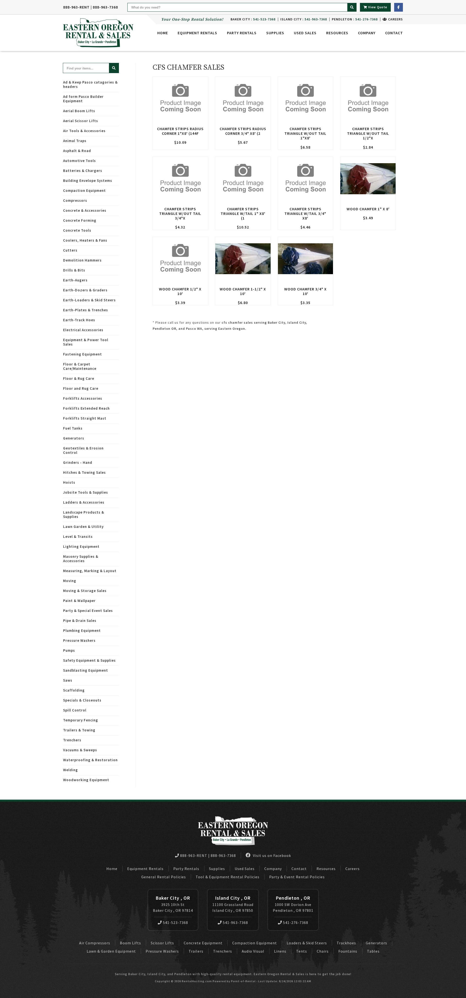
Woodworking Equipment (86, 780)
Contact (394, 32)
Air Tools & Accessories (84, 130)
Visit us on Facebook (271, 855)
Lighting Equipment (81, 546)
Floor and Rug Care (80, 388)
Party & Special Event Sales (88, 610)
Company (366, 32)
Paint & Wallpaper (79, 600)
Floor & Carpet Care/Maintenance (79, 366)
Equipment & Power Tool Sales (85, 342)
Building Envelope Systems (87, 180)
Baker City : (253, 19)
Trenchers (72, 740)
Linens (280, 951)
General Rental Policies (163, 876)
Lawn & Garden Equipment (111, 951)
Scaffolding (74, 690)
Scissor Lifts (162, 942)
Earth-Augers (75, 280)
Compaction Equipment (84, 190)
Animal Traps (74, 140)
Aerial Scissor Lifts (80, 120)
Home (162, 32)
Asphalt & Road (77, 150)
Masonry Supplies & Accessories (80, 558)
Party (242, 32)
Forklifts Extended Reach (86, 408)
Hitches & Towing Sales (84, 472)
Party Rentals (186, 868)
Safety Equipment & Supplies (89, 660)
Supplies (275, 32)
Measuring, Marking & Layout (89, 570)
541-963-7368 (235, 922)
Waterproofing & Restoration (90, 760)
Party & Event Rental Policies (297, 876)
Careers (395, 19)
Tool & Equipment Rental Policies (227, 876)
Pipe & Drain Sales (79, 620)
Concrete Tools (77, 230)
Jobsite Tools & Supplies (85, 492)
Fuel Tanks (73, 428)
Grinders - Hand (77, 462)
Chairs (323, 951)
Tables (373, 951)
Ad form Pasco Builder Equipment (83, 98)
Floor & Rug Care (78, 378)
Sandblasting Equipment (85, 670)
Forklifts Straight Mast (84, 418)
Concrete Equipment (203, 942)
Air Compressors (94, 942)
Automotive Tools (79, 160)
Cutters (70, 250)
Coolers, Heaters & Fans (85, 240)
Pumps (69, 650)
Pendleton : (355, 19)
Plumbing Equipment (82, 630)
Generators (73, 438)
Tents (301, 951)
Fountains (347, 951)
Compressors (75, 200)
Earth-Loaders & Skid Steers (89, 300)
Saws (67, 680)
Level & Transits (78, 536)
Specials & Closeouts (82, 700)
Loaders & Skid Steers (307, 942)
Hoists (69, 482)
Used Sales (305, 32)
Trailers (196, 951)
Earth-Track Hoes (79, 320)
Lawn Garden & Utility (83, 526)
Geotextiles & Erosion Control (83, 450)
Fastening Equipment (82, 354)
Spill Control (74, 710)
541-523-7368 (175, 922)
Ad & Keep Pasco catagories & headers (90, 84)
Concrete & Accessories (84, 210)
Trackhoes (346, 942)
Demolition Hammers (82, 260)
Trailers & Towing (79, 730)
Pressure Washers (79, 640)
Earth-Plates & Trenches (85, 310)
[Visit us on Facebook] (398, 7)
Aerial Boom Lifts (79, 111)
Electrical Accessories (83, 330)
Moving (69, 580)
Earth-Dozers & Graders (85, 290)
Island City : (303, 19)
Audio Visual (253, 951)
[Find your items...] (114, 68)
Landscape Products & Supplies (83, 514)
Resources (337, 32)
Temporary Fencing (80, 720)
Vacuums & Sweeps (80, 750)
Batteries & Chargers (82, 170)
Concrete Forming (79, 220)
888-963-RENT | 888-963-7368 (90, 7)
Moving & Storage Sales (85, 590)
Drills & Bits (74, 270)
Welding (70, 770)
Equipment (197, 32)
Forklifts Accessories (82, 398)
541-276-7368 (295, 922)
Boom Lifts (130, 942)
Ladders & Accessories (83, 502)
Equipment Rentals (145, 868)
